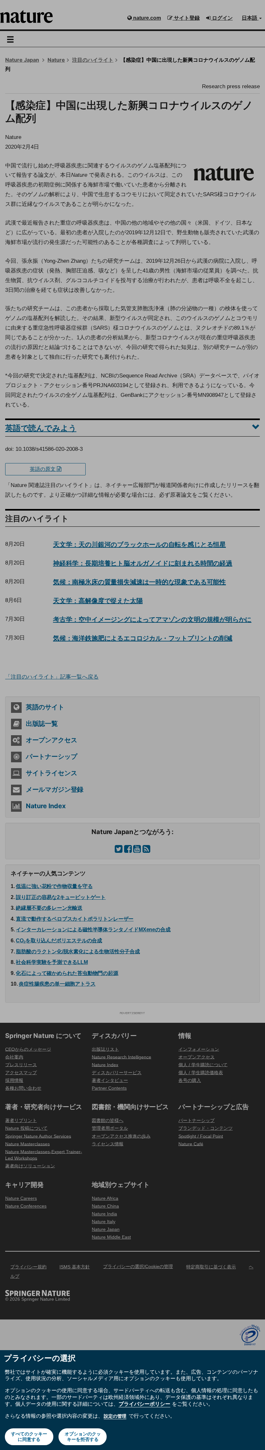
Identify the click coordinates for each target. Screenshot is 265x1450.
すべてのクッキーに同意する (29, 1436)
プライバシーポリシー (144, 1404)
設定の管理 (115, 1416)
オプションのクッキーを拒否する (83, 1436)
